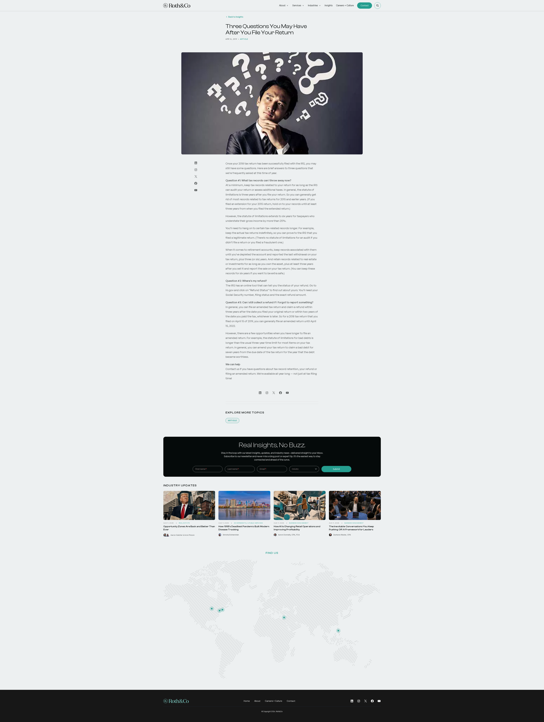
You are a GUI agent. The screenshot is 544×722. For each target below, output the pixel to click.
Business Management (299, 523)
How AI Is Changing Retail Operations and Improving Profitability (297, 528)
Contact (365, 5)
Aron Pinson (189, 535)
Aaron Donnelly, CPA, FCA (289, 535)
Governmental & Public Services (248, 523)
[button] (377, 5)
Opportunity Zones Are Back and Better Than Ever (189, 528)
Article (244, 39)
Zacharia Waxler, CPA (342, 535)
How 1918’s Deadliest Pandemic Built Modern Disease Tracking (243, 528)
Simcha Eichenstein (231, 535)
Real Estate (184, 523)
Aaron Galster (176, 535)
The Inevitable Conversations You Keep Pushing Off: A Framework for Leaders (351, 528)
